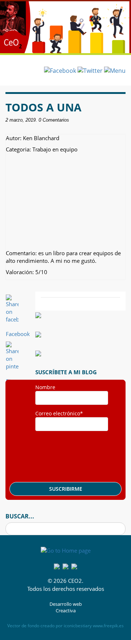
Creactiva (66, 610)
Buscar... (19, 516)
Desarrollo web (65, 604)
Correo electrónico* (59, 413)
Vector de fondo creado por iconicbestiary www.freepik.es (65, 626)
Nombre (45, 387)
